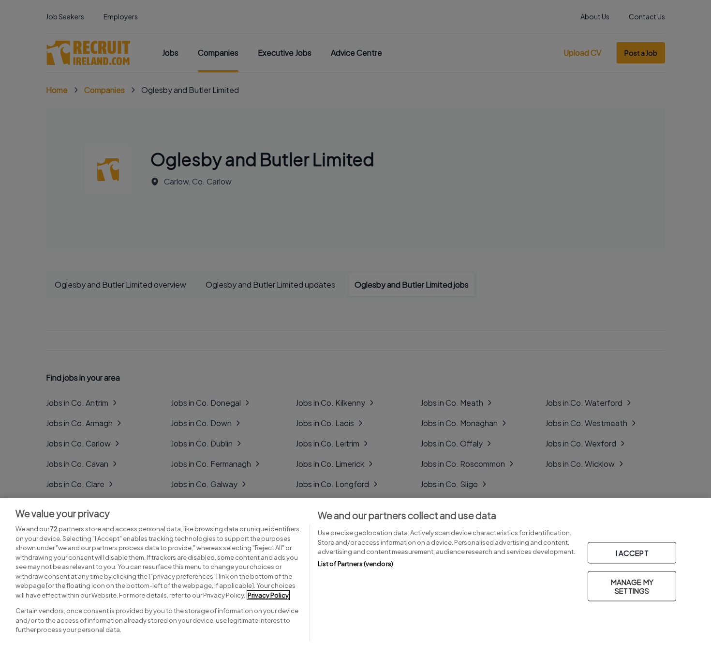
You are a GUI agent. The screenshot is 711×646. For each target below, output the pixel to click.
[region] (355, 572)
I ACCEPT (632, 552)
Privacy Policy (268, 595)
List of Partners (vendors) (355, 564)
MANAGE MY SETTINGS (632, 586)
